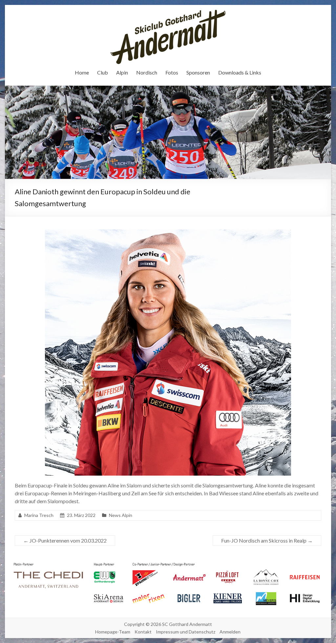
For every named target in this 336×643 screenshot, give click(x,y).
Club (102, 72)
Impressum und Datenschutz (185, 631)
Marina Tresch (38, 515)
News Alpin (120, 515)
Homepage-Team (112, 631)
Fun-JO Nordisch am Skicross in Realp (267, 540)
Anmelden (230, 631)
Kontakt (143, 631)
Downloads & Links (239, 72)
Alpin (122, 72)
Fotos (171, 72)
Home (82, 72)
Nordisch (146, 72)
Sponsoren (198, 72)
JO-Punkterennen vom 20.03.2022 (65, 540)
